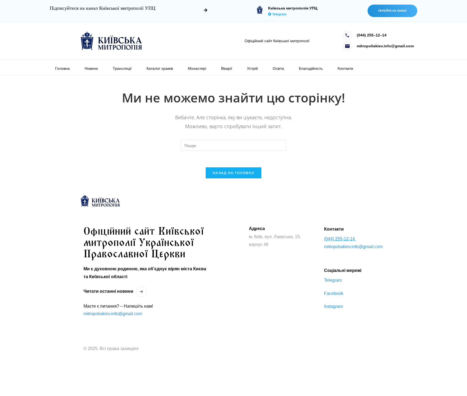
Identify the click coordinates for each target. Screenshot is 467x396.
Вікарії (226, 68)
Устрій (252, 68)
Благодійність (311, 68)
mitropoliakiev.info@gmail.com (113, 313)
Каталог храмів (159, 68)
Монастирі (197, 68)
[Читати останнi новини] (141, 291)
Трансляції (122, 68)
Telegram (278, 14)
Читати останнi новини (108, 291)
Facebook (333, 293)
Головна (62, 68)
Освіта (278, 68)
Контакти (345, 68)
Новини (91, 68)
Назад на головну (233, 172)
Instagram (333, 306)
